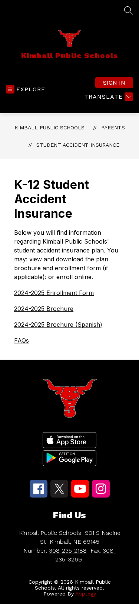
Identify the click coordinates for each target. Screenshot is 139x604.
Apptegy (85, 594)
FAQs (21, 340)
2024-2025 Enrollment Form (54, 292)
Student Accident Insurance (77, 145)
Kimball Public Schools (49, 127)
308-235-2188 (68, 550)
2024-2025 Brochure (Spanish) (58, 324)
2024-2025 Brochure (43, 308)
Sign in (114, 82)
